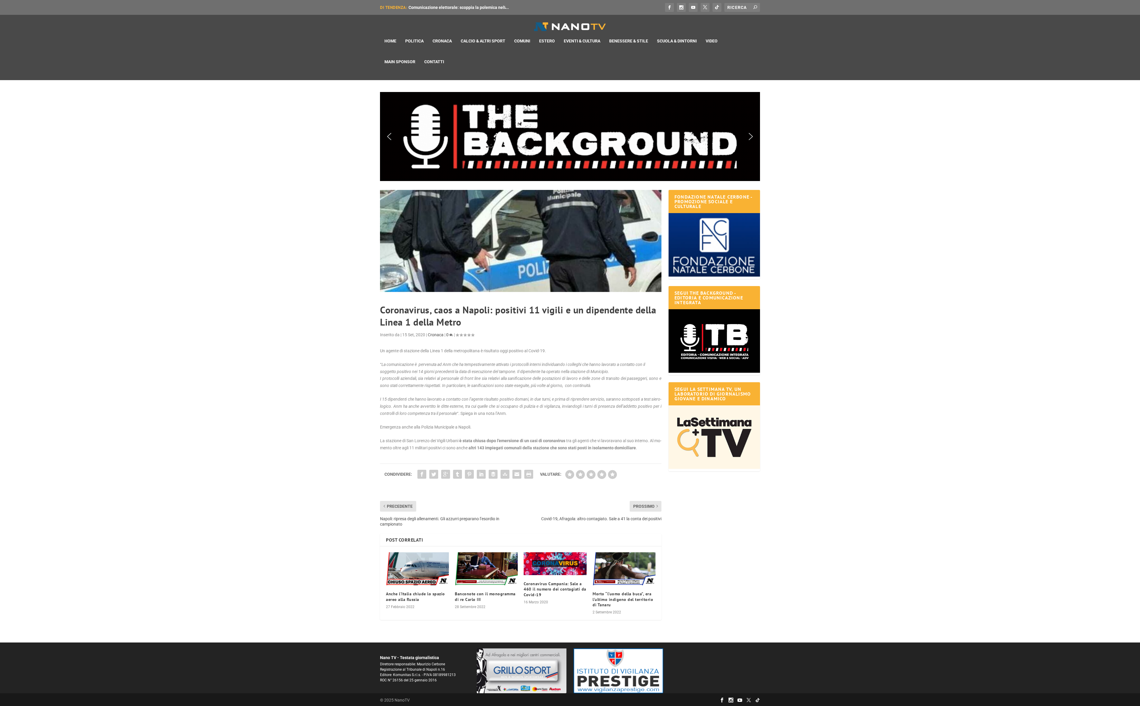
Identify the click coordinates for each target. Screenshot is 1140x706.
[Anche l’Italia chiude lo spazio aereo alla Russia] (417, 568)
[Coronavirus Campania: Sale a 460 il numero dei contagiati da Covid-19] (555, 563)
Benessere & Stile (628, 41)
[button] (570, 136)
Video (712, 41)
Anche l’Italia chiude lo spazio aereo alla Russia (415, 596)
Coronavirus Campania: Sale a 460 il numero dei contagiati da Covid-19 (555, 589)
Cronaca (442, 41)
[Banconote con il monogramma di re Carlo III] (486, 568)
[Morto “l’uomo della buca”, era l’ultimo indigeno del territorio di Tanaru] (624, 568)
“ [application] (512, 368)
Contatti (434, 61)
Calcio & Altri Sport (483, 41)
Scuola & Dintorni (677, 41)
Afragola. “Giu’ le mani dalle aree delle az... (449, 7)
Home (390, 41)
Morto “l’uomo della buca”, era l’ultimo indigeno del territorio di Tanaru (623, 599)
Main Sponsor (399, 61)
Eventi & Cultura (582, 41)
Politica (414, 41)
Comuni (522, 41)
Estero (547, 41)
